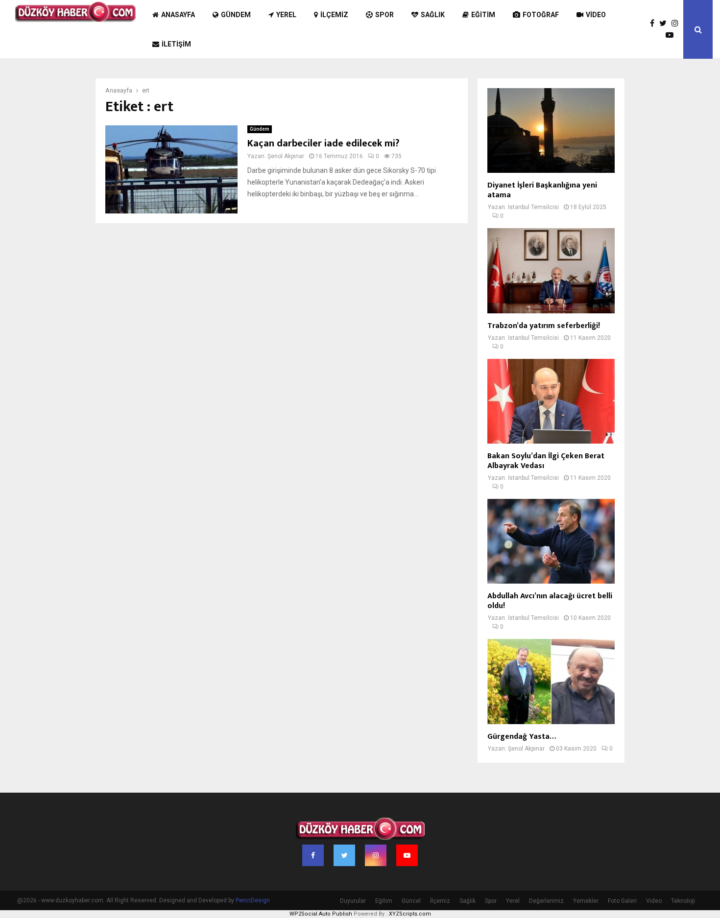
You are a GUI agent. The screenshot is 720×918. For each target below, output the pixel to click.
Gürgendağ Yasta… (521, 736)
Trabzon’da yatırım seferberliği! (543, 325)
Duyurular (353, 900)
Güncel (411, 900)
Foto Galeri (622, 900)
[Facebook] (654, 23)
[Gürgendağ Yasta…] (551, 681)
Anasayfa (178, 15)
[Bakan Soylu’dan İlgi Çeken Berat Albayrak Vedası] (551, 401)
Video (596, 15)
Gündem (236, 15)
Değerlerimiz (546, 900)
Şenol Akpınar (285, 156)
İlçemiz (334, 15)
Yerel (286, 15)
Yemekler (586, 900)
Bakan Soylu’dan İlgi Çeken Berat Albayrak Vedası (545, 460)
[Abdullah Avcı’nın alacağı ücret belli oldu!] (551, 541)
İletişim (176, 44)
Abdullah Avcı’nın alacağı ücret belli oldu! (549, 600)
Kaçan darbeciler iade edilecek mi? (323, 143)
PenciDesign (253, 900)
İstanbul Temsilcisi (533, 207)
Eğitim (483, 15)
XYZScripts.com (410, 914)
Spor (384, 15)
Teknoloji (683, 900)
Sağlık (433, 15)
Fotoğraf (541, 15)
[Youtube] (672, 35)
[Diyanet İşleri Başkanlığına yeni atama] (551, 130)
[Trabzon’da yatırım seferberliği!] (551, 270)
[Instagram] (677, 23)
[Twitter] (665, 23)
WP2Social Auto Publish (320, 914)
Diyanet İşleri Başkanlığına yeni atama (542, 190)
